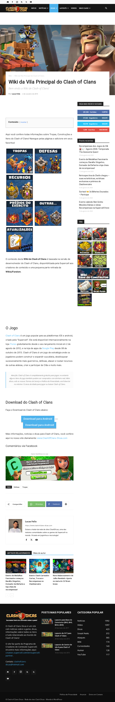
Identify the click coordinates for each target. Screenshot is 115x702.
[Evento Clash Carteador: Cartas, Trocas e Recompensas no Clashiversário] (39, 566)
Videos (74, 8)
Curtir (104, 112)
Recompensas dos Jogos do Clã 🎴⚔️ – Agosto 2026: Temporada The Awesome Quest (94, 149)
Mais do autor (39, 553)
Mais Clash (83, 8)
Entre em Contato (96, 694)
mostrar (24, 122)
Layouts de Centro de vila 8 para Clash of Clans (63, 647)
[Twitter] (26, 2)
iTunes (13, 344)
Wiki (10, 76)
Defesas (16, 487)
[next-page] (12, 595)
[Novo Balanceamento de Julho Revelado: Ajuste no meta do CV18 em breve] (63, 566)
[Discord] (8, 2)
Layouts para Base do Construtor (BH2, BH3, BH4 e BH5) (63, 622)
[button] (106, 8)
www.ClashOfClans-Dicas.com (52, 438)
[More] (66, 504)
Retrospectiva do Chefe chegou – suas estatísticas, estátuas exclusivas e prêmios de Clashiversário (94, 179)
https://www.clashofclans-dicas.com (38, 525)
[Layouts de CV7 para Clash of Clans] (47, 634)
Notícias (42, 8)
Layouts (63, 8)
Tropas (24, 487)
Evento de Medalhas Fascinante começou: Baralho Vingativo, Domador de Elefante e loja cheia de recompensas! (94, 163)
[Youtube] (31, 2)
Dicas (53, 8)
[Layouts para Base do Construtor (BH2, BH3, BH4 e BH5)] (47, 621)
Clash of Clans (13, 335)
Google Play (48, 348)
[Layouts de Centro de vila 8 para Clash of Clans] (47, 645)
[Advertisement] (57, 18)
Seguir (104, 118)
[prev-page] (7, 595)
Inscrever (103, 130)
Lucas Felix (16, 94)
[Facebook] (12, 2)
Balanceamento (59, 572)
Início (33, 8)
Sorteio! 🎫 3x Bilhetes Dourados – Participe (93, 193)
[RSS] (21, 2)
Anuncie (83, 694)
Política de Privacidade (68, 694)
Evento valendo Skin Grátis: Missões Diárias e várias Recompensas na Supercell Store (94, 205)
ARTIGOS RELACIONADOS (18, 553)
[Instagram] (17, 2)
